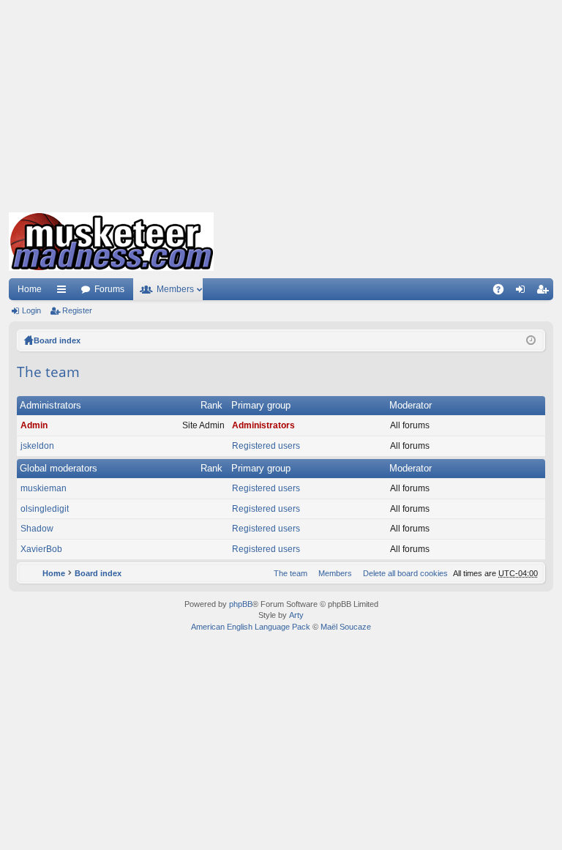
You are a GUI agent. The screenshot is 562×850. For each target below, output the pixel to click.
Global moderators (58, 468)
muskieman (43, 488)
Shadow (36, 528)
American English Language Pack (250, 626)
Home (30, 289)
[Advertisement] (281, 102)
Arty (296, 615)
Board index (57, 340)
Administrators (50, 405)
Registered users (266, 446)
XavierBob (41, 549)
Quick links (64, 292)
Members (175, 289)
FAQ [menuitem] (503, 292)
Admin (34, 425)
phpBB (240, 604)
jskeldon (37, 446)
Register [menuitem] (545, 292)
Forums (109, 289)
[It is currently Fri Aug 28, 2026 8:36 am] (531, 340)
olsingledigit (44, 509)
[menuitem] (402, 573)
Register (77, 310)
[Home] (111, 241)
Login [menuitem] (523, 292)
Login (31, 310)
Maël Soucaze (346, 626)
